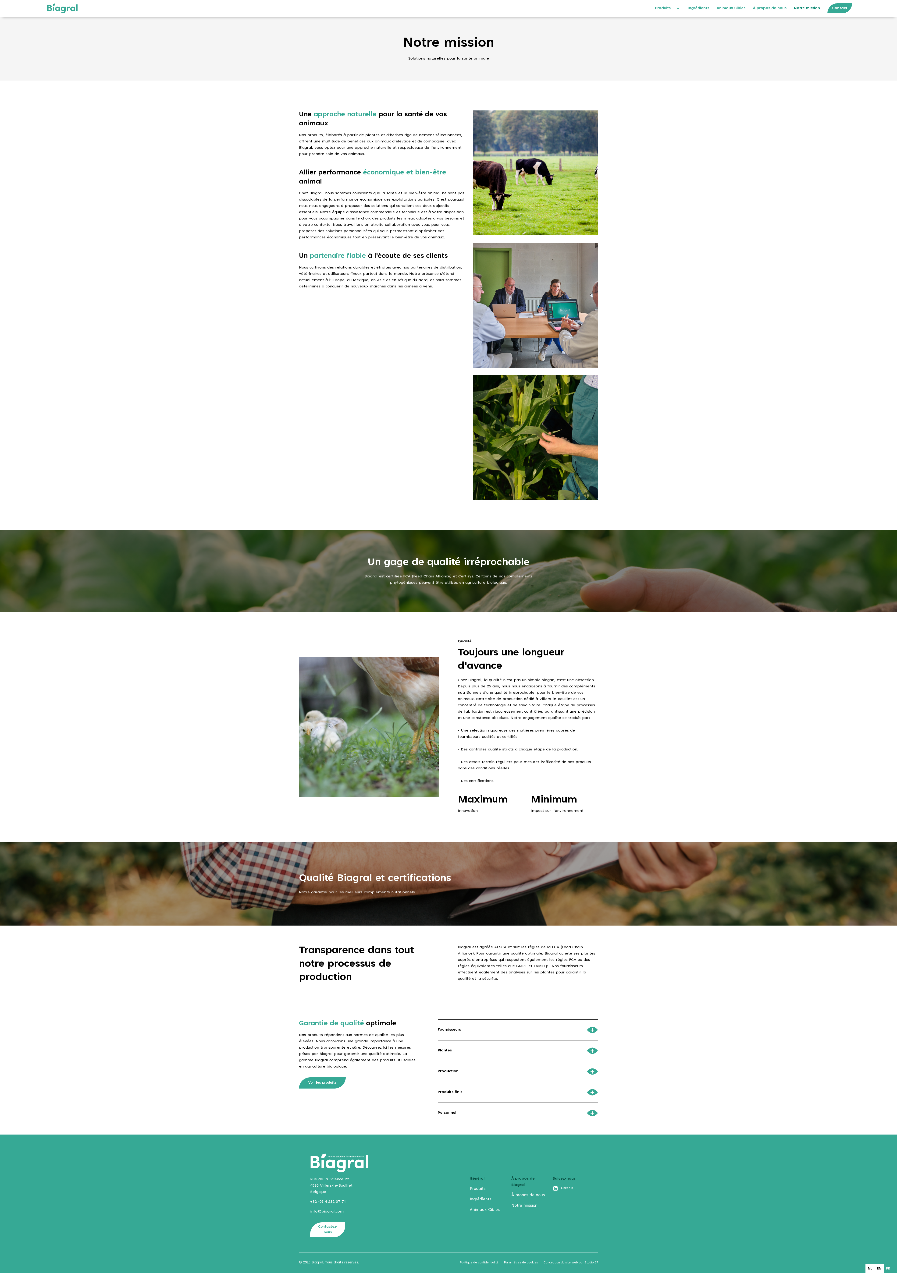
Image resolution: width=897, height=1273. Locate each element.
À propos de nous (770, 8)
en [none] (879, 1268)
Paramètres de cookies (521, 1262)
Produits (663, 8)
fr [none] (888, 1268)
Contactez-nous (328, 1229)
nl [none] (870, 1268)
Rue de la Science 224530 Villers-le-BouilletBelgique (331, 1186)
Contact (839, 8)
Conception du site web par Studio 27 (571, 1262)
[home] (62, 8)
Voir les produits (322, 1083)
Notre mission (807, 8)
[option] (870, 1268)
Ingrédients (698, 8)
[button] (666, 8)
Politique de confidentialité (479, 1262)
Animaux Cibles (731, 8)
